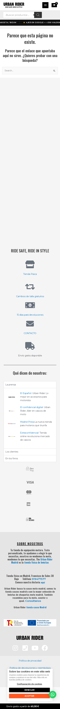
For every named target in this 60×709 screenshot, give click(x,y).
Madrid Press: (27, 421)
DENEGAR (29, 690)
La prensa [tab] (10, 384)
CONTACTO (30, 333)
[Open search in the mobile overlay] (22, 15)
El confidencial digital (31, 407)
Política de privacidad (30, 660)
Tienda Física (30, 274)
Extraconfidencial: (29, 432)
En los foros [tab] (11, 458)
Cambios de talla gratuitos (30, 296)
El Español (25, 393)
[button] (52, 694)
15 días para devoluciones (30, 314)
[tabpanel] (30, 418)
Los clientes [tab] (11, 451)
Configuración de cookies (29, 684)
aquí (43, 582)
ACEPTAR (29, 696)
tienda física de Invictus (36, 562)
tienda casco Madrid (36, 607)
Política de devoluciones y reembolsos (30, 668)
